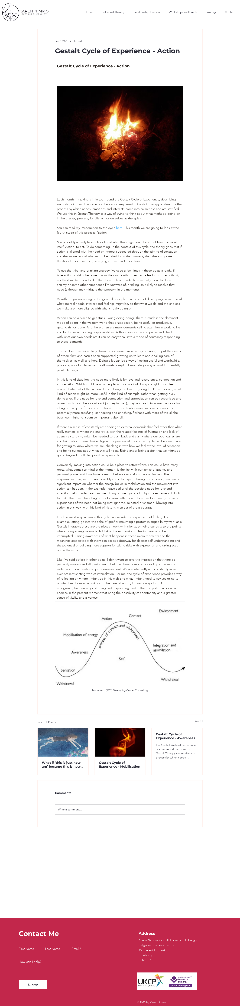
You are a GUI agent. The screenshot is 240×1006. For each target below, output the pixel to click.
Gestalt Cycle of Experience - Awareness (175, 736)
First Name (26, 948)
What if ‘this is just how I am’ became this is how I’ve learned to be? (62, 764)
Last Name (52, 948)
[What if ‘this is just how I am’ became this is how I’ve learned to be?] (63, 742)
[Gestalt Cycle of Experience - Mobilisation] (120, 742)
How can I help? (30, 961)
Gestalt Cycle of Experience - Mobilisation (119, 764)
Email (75, 948)
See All (199, 721)
